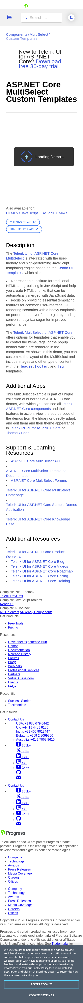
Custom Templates (21, 38)
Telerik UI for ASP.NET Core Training (40, 581)
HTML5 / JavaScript (22, 213)
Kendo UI (6, 604)
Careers (14, 877)
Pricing (13, 627)
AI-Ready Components (36, 612)
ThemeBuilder (17, 433)
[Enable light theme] (71, 17)
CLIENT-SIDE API (20, 222)
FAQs (12, 686)
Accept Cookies (42, 984)
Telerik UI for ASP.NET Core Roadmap (42, 571)
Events (13, 682)
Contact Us (16, 719)
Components (17, 34)
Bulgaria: (34, 735)
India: (33, 731)
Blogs (12, 662)
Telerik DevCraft (11, 596)
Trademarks (60, 943)
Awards (13, 865)
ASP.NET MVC (55, 213)
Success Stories (19, 701)
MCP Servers (9, 612)
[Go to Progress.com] (13, 834)
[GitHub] (18, 773)
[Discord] (18, 778)
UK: (32, 727)
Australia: (35, 739)
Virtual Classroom (21, 678)
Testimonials (17, 705)
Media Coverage (20, 873)
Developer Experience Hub (27, 642)
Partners (14, 674)
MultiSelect (39, 34)
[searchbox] (41, 17)
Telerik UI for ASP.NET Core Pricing (39, 576)
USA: (32, 723)
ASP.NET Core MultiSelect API (35, 461)
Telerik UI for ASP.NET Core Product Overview (35, 554)
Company (15, 857)
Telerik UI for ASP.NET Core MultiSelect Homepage (38, 492)
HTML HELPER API (22, 229)
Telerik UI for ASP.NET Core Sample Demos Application (41, 507)
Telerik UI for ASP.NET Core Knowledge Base (38, 521)
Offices (13, 881)
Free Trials (15, 623)
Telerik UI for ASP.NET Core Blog (37, 562)
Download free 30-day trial (40, 63)
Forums (13, 658)
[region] (41, 974)
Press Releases (19, 869)
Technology (16, 861)
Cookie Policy (40, 968)
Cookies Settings (41, 995)
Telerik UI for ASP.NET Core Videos (39, 566)
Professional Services (23, 670)
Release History (19, 654)
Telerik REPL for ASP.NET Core (35, 428)
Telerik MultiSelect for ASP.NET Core (43, 333)
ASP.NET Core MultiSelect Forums (39, 481)
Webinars (15, 666)
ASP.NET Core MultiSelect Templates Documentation (36, 473)
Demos (13, 646)
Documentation (19, 650)
